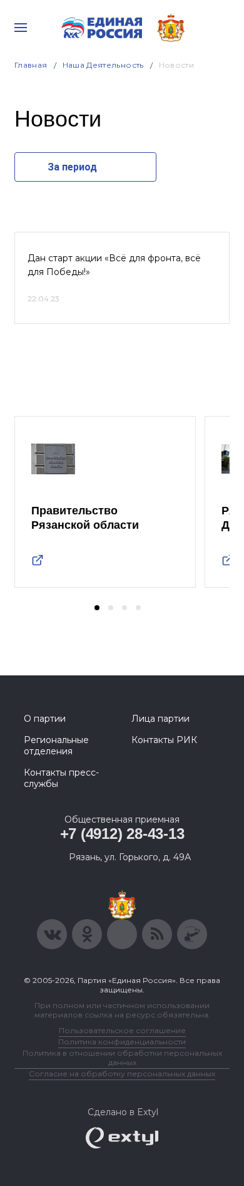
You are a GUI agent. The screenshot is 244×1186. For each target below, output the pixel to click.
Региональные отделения (56, 745)
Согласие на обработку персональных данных (122, 1073)
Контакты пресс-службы (61, 778)
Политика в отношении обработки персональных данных (122, 1057)
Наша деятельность (103, 65)
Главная (31, 65)
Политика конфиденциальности (122, 1041)
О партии (45, 718)
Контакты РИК (164, 740)
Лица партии (160, 718)
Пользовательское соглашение (122, 1030)
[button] (96, 607)
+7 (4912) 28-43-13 (122, 833)
